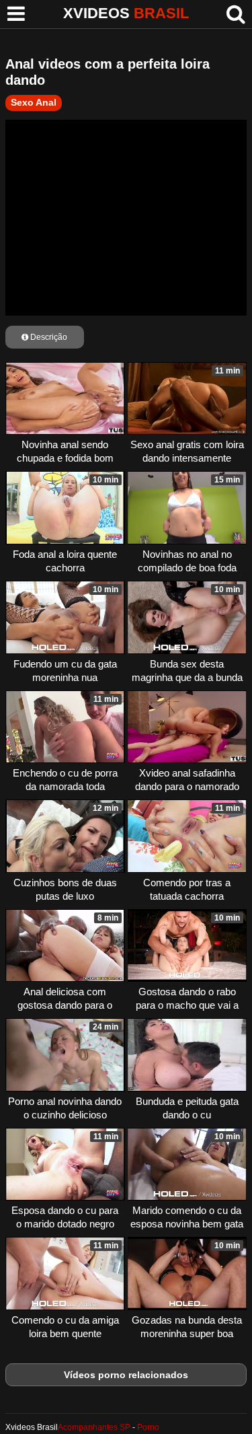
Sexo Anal (33, 102)
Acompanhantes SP (94, 1427)
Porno (148, 1427)
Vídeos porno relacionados (126, 1374)
